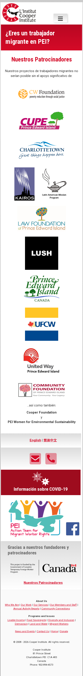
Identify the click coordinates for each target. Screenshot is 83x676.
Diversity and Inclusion (61, 620)
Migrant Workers (59, 623)
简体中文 (50, 440)
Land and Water (39, 623)
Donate (64, 631)
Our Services (40, 604)
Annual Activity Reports (26, 608)
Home (54, 631)
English (35, 440)
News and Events (25, 631)
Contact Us (43, 631)
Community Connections (55, 608)
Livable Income (16, 620)
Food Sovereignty (36, 620)
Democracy (21, 623)
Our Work (26, 604)
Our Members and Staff (63, 604)
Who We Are (12, 604)
